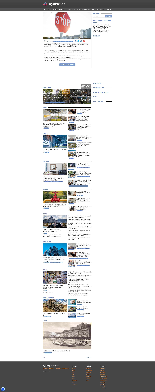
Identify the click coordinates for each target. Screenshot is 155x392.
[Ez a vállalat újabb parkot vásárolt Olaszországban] (72, 307)
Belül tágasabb (102, 382)
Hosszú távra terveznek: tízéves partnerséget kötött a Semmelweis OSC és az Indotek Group (79, 220)
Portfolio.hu (88, 368)
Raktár (78, 9)
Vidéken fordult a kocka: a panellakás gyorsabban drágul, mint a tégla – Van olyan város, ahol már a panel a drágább (86, 99)
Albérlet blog (102, 386)
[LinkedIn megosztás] (81, 41)
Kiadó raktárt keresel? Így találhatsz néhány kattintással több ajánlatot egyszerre (83, 137)
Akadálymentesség (65, 368)
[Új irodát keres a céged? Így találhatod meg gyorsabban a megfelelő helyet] (72, 261)
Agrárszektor (88, 376)
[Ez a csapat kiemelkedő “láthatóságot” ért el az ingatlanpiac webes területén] (72, 300)
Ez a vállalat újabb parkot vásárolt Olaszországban (82, 307)
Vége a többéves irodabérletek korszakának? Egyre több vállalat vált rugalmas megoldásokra (83, 254)
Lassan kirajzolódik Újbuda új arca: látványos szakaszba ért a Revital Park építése (55, 97)
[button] (3, 389)
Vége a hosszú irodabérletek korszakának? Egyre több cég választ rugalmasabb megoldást (83, 127)
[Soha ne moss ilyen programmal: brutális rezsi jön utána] (72, 191)
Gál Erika (80, 113)
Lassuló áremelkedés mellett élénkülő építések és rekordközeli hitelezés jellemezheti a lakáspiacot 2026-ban (75, 98)
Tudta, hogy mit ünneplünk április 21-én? (54, 314)
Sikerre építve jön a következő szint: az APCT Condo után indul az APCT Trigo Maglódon (83, 145)
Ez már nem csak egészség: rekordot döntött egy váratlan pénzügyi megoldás (79, 234)
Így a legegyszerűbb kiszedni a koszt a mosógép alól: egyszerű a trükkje (83, 208)
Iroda (73, 9)
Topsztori (47, 88)
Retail (73, 378)
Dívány (87, 380)
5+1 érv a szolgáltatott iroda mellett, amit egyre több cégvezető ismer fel (83, 111)
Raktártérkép (47, 316)
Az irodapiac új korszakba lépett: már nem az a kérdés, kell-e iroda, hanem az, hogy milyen (54, 259)
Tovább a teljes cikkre (67, 64)
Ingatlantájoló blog (103, 380)
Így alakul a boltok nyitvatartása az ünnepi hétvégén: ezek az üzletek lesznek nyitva (53, 287)
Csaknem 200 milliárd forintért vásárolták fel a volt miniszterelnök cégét (79, 287)
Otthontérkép (102, 368)
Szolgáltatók (86, 9)
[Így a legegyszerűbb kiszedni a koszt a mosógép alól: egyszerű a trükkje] (72, 206)
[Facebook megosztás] (75, 41)
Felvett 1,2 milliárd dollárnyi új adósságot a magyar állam (52, 230)
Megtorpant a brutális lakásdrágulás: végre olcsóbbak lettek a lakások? (83, 165)
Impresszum (45, 368)
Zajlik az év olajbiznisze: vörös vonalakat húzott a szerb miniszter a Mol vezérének (78, 294)
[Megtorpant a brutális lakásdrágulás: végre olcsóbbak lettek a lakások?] (72, 163)
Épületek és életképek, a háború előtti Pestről (56, 351)
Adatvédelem (51, 368)
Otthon (55, 9)
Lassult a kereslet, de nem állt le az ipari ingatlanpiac (55, 150)
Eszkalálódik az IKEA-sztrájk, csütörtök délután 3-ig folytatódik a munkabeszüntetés (79, 276)
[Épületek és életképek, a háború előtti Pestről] (67, 323)
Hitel (65, 9)
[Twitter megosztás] (78, 41)
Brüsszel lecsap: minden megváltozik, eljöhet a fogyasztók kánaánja (79, 227)
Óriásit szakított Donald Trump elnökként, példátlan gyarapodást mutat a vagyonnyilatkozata (78, 280)
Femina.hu (88, 378)
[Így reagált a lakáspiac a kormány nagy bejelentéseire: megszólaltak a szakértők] (72, 172)
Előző (44, 357)
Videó (92, 9)
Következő (88, 357)
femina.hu (80, 195)
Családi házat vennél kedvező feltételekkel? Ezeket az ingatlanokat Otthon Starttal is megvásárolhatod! (83, 182)
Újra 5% (49, 9)
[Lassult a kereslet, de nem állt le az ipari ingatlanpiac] (55, 135)
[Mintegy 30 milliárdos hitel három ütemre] (72, 313)
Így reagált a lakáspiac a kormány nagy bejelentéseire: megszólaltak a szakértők (83, 173)
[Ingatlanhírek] (54, 2)
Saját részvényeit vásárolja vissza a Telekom (79, 284)
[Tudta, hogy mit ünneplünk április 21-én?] (55, 300)
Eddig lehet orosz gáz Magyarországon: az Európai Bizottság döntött (54, 205)
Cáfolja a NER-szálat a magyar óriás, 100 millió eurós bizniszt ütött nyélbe (79, 272)
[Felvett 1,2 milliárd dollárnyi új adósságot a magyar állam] (55, 216)
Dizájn (60, 9)
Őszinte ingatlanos (103, 378)
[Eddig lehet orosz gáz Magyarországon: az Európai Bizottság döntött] (55, 191)
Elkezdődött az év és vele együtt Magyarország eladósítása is (79, 224)
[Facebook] (110, 9)
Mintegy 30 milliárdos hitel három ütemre (83, 314)
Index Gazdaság (89, 370)
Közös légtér (102, 384)
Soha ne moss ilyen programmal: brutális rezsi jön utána (83, 192)
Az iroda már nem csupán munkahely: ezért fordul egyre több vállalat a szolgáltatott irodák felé (82, 118)
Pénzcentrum (88, 372)
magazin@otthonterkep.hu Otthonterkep (63, 41)
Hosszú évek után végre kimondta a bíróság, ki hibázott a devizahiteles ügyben (79, 216)
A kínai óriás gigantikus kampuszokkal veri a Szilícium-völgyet (79, 231)
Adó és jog (99, 9)
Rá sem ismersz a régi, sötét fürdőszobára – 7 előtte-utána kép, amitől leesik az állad (83, 200)
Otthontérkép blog (103, 376)
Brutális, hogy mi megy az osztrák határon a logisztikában (79, 238)
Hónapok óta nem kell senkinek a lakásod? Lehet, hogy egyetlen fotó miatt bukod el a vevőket (53, 178)
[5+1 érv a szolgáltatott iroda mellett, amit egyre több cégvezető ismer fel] (72, 109)
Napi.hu (87, 374)
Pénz (69, 9)
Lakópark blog (102, 388)
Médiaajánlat (58, 368)
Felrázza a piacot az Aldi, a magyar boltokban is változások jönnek (79, 290)
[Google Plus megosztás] (84, 41)
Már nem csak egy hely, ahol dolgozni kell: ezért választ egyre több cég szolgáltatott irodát (54, 124)
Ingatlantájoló (47, 352)
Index (45, 233)
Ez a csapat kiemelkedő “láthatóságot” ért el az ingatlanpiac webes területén (83, 301)
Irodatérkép (102, 370)
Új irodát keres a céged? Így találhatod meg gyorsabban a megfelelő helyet (83, 262)
